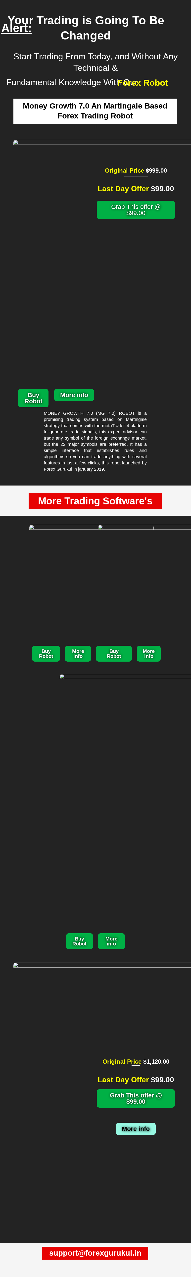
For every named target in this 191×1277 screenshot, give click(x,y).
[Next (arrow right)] (22, 1273)
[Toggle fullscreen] (22, 1266)
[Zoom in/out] (7, 1266)
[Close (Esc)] (52, 1266)
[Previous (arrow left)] (7, 1273)
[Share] (37, 1266)
